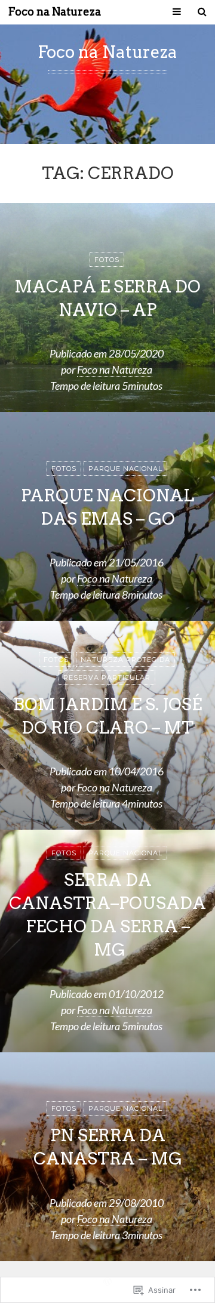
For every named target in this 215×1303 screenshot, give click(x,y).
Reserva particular (106, 677)
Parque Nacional (125, 468)
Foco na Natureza (54, 12)
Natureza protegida (125, 659)
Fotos (106, 259)
